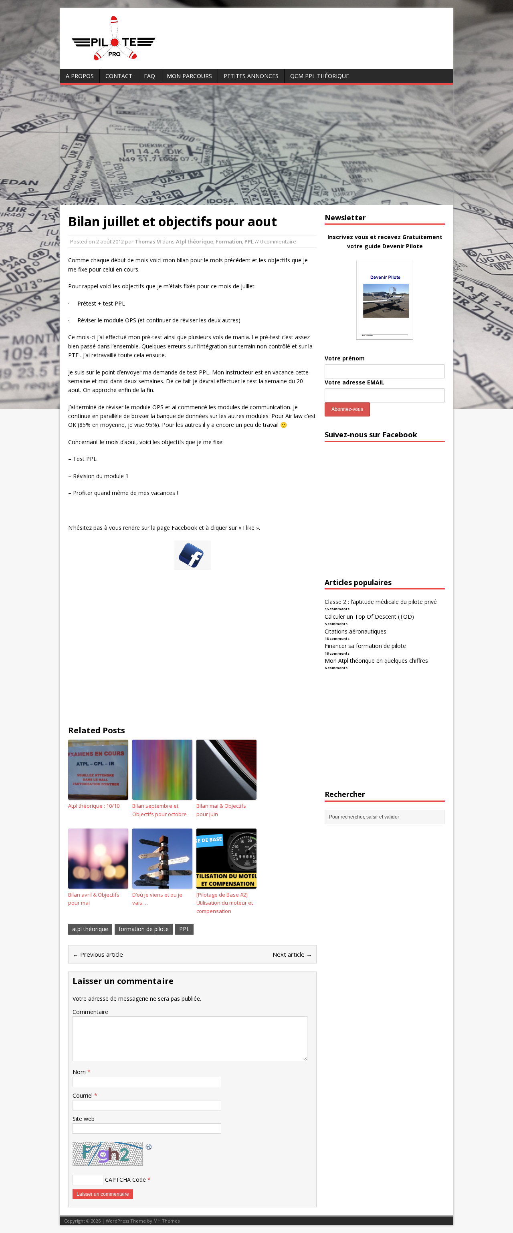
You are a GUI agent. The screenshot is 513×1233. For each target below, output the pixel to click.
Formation (229, 241)
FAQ (149, 76)
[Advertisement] (256, 145)
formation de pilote (144, 929)
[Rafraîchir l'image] (149, 1146)
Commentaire (90, 1012)
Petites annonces (251, 76)
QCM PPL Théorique (319, 76)
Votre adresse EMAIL (354, 382)
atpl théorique (90, 929)
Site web (84, 1118)
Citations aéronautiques (355, 631)
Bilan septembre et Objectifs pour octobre (159, 810)
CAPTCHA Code (125, 1179)
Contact (118, 76)
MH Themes (166, 1221)
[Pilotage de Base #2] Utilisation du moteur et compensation (224, 903)
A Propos (80, 76)
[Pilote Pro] (130, 60)
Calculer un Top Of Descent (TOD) (369, 616)
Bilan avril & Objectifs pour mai (93, 899)
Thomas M (148, 241)
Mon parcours (189, 76)
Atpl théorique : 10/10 (93, 805)
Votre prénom (345, 358)
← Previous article (98, 954)
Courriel (83, 1095)
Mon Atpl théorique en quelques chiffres (376, 660)
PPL (249, 241)
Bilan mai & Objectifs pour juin (221, 810)
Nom (80, 1072)
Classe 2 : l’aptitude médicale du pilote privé (381, 601)
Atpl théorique (194, 241)
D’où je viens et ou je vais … (157, 899)
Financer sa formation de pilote (365, 646)
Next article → (292, 954)
